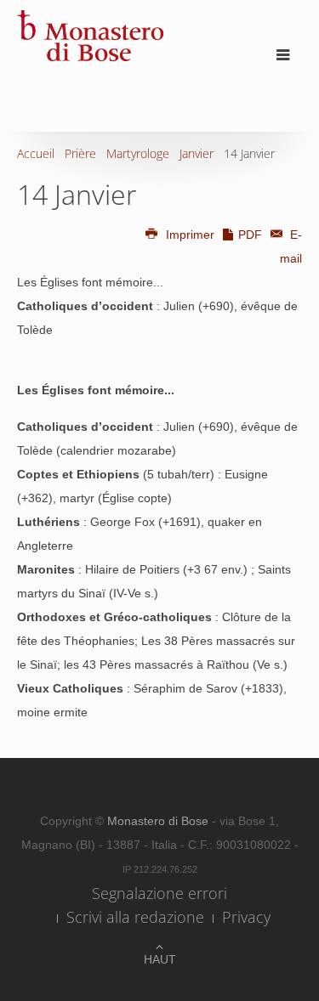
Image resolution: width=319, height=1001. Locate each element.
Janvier (196, 153)
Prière (80, 153)
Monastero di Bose (159, 821)
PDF (250, 234)
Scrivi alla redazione (135, 917)
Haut (160, 959)
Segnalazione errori (159, 893)
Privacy (246, 917)
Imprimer (190, 234)
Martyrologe (137, 153)
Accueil (35, 153)
